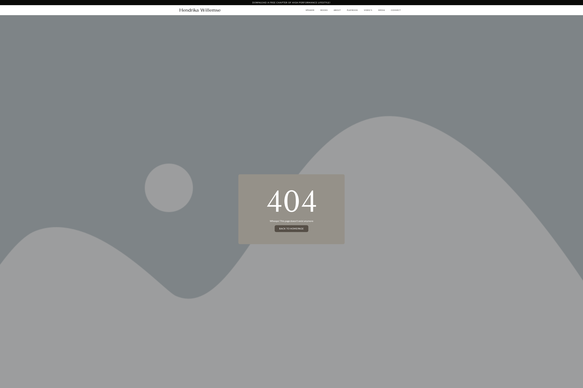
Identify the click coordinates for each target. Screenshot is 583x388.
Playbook (352, 10)
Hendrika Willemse (200, 10)
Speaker (310, 10)
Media (381, 10)
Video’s (368, 10)
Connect (396, 10)
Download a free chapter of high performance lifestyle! (291, 2)
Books (324, 10)
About (337, 10)
